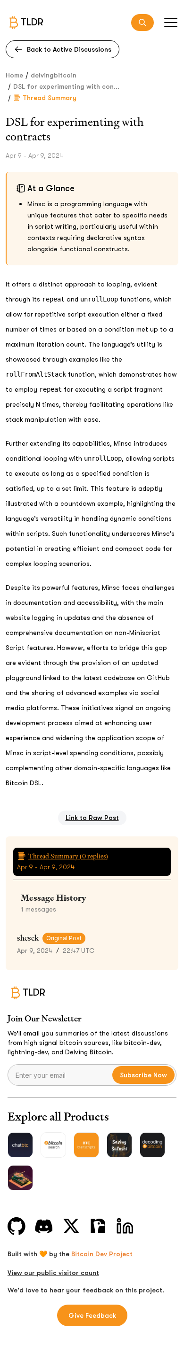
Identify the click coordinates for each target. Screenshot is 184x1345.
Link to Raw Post (92, 817)
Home (14, 75)
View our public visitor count (53, 1272)
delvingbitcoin (53, 75)
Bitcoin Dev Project (102, 1254)
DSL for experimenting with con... (66, 86)
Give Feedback (92, 1315)
